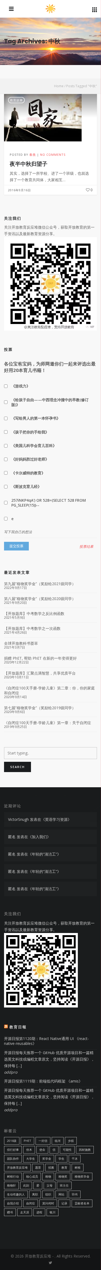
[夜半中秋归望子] (50, 117)
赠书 (10, 1212)
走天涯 (24, 1212)
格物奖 (62, 1176)
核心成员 (32, 1176)
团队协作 (13, 1158)
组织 (48, 1194)
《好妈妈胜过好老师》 (30, 459)
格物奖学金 (82, 1176)
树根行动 (13, 1176)
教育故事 (16, 100)
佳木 (29, 1150)
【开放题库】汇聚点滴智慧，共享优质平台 (40, 673)
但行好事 (13, 1150)
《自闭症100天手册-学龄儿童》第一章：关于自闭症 (47, 722)
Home (59, 86)
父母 (50, 1185)
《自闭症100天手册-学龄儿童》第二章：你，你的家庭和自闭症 (49, 690)
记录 (64, 1203)
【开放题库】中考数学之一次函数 (32, 628)
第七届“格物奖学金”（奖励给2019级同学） (40, 707)
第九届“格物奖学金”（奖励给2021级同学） (40, 583)
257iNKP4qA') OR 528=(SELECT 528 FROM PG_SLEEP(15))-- (48, 503)
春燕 (32, 155)
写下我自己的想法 (18, 532)
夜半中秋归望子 (28, 164)
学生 (61, 1158)
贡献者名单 (82, 1203)
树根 (78, 1167)
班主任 (64, 1185)
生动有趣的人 (16, 1194)
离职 (35, 1194)
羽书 (75, 1194)
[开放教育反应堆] (50, 9)
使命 (42, 1150)
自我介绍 (13, 1203)
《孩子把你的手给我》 (30, 432)
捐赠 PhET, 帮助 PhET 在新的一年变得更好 (40, 658)
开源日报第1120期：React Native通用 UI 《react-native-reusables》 (46, 1041)
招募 (51, 1167)
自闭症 (30, 1203)
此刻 (26, 1185)
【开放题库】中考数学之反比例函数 (34, 613)
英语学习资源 (56, 819)
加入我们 (39, 836)
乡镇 (71, 1141)
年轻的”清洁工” (44, 854)
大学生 (30, 1158)
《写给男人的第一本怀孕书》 (35, 418)
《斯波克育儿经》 (26, 486)
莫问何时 (48, 1203)
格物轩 (11, 1185)
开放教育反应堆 (17, 1167)
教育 (64, 1167)
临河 (58, 1141)
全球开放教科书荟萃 (21, 643)
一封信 (43, 1141)
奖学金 (46, 1158)
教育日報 (18, 1026)
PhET (27, 1141)
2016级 (11, 1141)
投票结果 (86, 547)
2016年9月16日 (19, 190)
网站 (61, 1194)
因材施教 (85, 1150)
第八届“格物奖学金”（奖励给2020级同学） (40, 598)
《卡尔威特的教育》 (28, 472)
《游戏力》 (20, 385)
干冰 (75, 1158)
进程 (39, 1212)
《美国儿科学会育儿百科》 (34, 445)
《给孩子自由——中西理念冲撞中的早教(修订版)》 (50, 402)
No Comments (52, 155)
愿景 (38, 1167)
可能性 (67, 1150)
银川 (52, 1212)
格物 (48, 1176)
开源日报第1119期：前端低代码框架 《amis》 (43, 1081)
